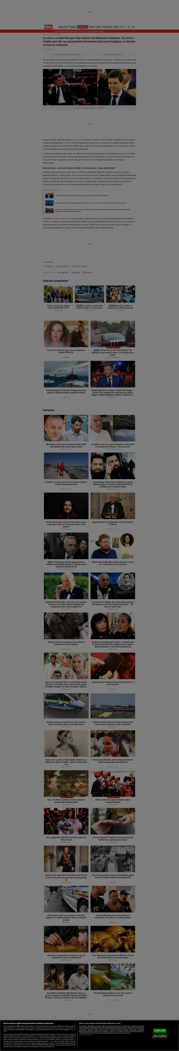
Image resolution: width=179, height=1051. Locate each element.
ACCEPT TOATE (159, 1030)
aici (50, 1041)
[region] (89, 1035)
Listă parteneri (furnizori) (86, 1035)
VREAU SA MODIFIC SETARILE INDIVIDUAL (160, 1036)
